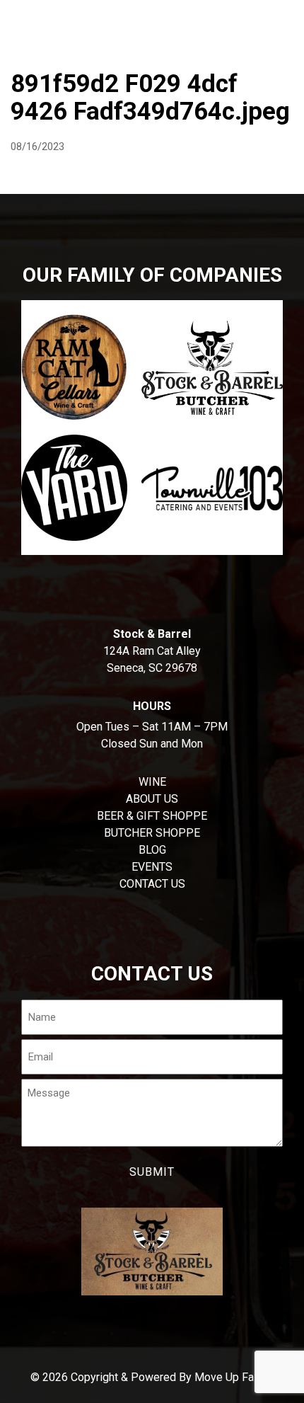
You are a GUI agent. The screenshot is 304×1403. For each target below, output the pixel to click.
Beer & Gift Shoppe (152, 816)
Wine (212, 53)
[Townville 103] (212, 488)
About (32, 53)
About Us (152, 799)
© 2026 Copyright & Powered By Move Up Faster (152, 1377)
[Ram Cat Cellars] (74, 367)
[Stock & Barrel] (212, 368)
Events (152, 867)
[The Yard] (74, 488)
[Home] (17, 17)
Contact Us (152, 884)
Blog (152, 850)
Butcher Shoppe (125, 53)
